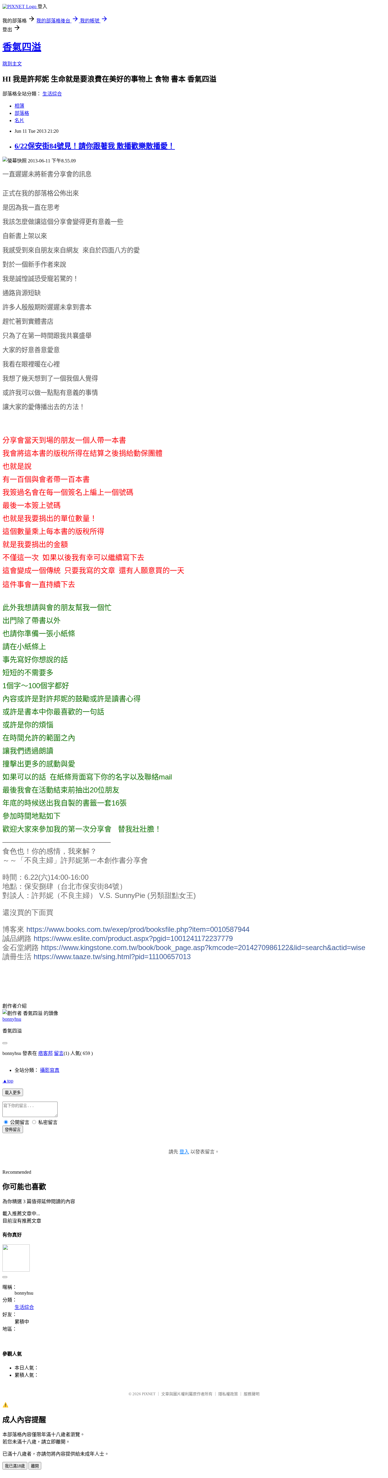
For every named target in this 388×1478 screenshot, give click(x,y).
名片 (19, 120)
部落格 (22, 113)
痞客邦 (45, 1053)
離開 (35, 1466)
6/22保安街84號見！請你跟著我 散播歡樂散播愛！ (95, 146)
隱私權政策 (228, 1394)
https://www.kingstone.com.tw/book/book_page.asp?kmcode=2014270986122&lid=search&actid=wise (203, 947)
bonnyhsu (11, 1019)
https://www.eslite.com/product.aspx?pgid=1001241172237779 (133, 938)
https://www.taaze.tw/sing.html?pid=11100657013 (112, 957)
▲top (7, 1080)
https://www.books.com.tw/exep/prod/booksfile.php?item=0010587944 (137, 929)
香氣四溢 (21, 47)
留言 (59, 1053)
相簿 (19, 105)
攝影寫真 (49, 1070)
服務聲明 (251, 1394)
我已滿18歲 (15, 1466)
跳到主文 (12, 63)
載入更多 (13, 1092)
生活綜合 (52, 93)
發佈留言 (13, 1129)
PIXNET (149, 1394)
